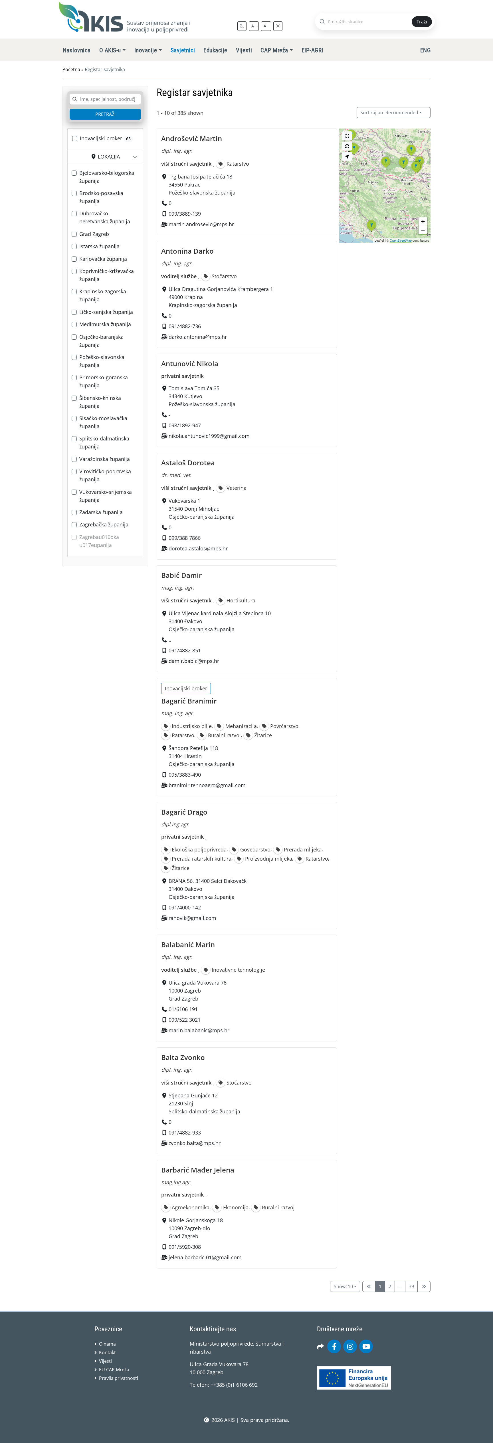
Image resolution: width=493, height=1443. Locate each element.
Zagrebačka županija (103, 524)
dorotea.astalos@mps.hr (198, 548)
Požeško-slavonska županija (101, 361)
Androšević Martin (191, 138)
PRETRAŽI (105, 114)
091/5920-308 (185, 1246)
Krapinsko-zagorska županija (102, 295)
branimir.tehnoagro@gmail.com (207, 785)
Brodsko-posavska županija (101, 197)
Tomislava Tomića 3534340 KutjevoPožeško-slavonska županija (202, 396)
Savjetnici (183, 50)
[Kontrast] (241, 26)
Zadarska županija (101, 512)
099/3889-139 (185, 213)
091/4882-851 (185, 650)
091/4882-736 (185, 326)
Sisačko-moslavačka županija (103, 422)
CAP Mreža (274, 50)
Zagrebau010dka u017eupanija (99, 541)
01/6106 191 (183, 1009)
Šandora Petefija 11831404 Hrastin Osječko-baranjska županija (202, 756)
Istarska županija (99, 246)
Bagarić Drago (184, 812)
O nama (107, 1344)
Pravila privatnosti (118, 1378)
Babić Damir (181, 575)
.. (170, 640)
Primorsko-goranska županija (103, 381)
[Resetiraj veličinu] (277, 26)
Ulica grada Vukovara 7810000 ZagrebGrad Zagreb (198, 990)
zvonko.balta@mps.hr (195, 1143)
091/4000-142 (185, 907)
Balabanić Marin (188, 944)
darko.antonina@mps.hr (198, 336)
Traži (422, 22)
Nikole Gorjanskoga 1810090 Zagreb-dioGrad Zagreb (196, 1228)
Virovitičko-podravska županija (105, 475)
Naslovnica (77, 50)
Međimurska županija (105, 324)
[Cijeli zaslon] (347, 135)
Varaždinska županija (104, 459)
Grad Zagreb (94, 234)
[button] (403, 168)
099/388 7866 (185, 537)
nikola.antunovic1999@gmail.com (209, 435)
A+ (253, 26)
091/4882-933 (185, 1132)
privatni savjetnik (182, 375)
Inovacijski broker (105, 138)
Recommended (389, 112)
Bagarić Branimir (189, 701)
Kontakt (107, 1352)
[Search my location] (347, 156)
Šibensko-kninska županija (100, 401)
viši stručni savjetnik (186, 163)
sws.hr (247, 1431)
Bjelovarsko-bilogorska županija (106, 176)
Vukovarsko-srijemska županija (105, 495)
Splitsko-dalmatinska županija (104, 442)
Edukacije (215, 50)
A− (266, 26)
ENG (425, 50)
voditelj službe (179, 276)
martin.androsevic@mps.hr (201, 224)
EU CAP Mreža (114, 1369)
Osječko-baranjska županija (101, 340)
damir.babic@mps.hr (194, 661)
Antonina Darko (187, 251)
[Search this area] (347, 146)
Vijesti (244, 50)
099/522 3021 (185, 1020)
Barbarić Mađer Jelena (197, 1170)
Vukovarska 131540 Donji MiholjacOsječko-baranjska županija (202, 508)
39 (411, 1286)
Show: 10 (343, 1286)
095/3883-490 (185, 774)
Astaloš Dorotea (188, 462)
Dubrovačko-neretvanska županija (104, 217)
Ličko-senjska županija (106, 311)
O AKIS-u (110, 50)
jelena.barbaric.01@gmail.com (205, 1257)
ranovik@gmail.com (192, 917)
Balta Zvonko (183, 1057)
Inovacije (145, 50)
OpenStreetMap (401, 240)
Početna (71, 69)
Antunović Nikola (189, 363)
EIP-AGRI (312, 50)
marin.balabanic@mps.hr (199, 1030)
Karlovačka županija (103, 258)
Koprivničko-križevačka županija (106, 275)
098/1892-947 (185, 425)
